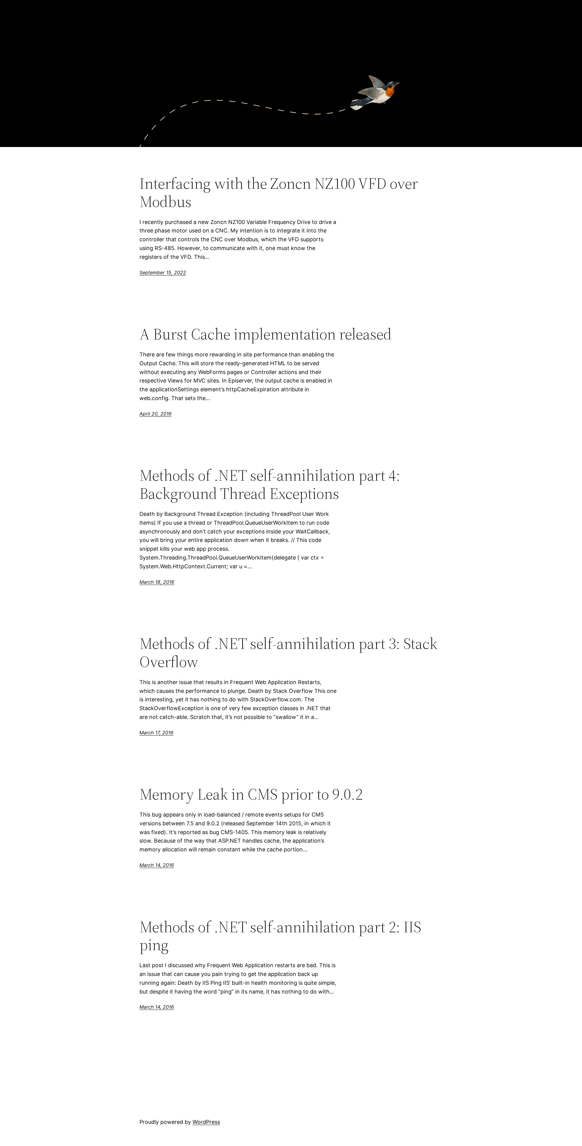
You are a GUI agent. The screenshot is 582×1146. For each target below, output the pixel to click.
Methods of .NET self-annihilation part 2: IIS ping (280, 936)
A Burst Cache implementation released (265, 334)
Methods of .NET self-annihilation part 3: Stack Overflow (288, 652)
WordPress (206, 1122)
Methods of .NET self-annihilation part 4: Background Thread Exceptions (269, 484)
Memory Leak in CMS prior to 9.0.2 (251, 794)
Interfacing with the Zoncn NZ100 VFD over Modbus (278, 192)
